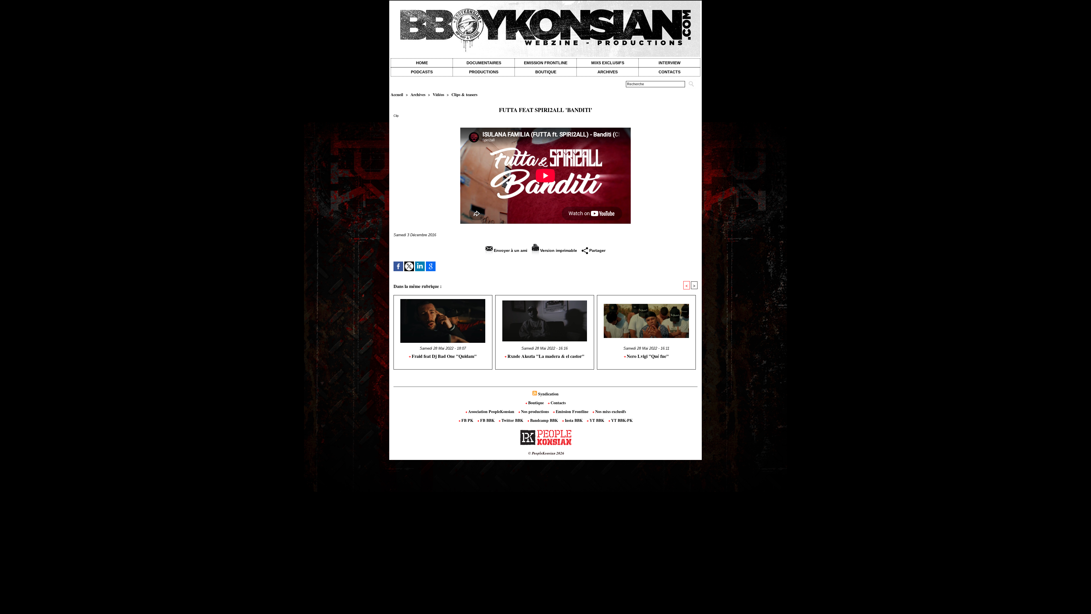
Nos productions (535, 411)
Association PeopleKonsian (491, 411)
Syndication (548, 394)
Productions (483, 72)
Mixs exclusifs (607, 63)
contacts (669, 72)
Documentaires (484, 63)
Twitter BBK (512, 420)
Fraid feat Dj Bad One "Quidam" (444, 356)
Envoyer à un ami (510, 250)
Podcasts (422, 72)
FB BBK (487, 420)
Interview (669, 63)
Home (422, 63)
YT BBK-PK (621, 420)
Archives (607, 72)
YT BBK (596, 420)
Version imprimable (558, 250)
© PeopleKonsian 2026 (546, 453)
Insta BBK (574, 420)
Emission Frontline (545, 63)
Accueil (397, 95)
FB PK (467, 420)
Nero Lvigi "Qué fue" (647, 356)
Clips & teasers (464, 95)
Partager (596, 250)
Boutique (545, 72)
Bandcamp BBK (544, 420)
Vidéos (438, 95)
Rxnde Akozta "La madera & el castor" (545, 356)
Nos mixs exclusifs (610, 411)
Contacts (557, 403)
